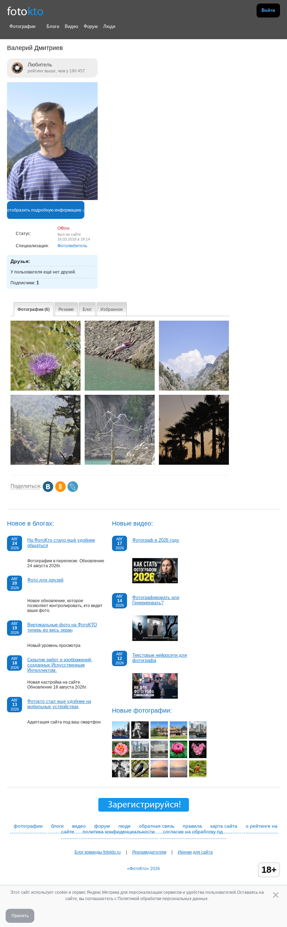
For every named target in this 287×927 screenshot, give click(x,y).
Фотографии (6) (34, 309)
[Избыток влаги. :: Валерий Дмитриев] (120, 463)
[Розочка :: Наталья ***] (121, 756)
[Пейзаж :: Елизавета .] (159, 775)
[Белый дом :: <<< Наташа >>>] (159, 756)
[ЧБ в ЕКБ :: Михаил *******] (121, 775)
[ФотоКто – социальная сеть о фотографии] (25, 10)
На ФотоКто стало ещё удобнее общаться (61, 542)
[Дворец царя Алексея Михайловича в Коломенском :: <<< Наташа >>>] (159, 737)
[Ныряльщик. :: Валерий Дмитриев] (120, 389)
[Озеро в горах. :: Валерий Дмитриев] (194, 389)
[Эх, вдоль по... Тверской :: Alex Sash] (121, 737)
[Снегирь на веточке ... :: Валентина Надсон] (197, 775)
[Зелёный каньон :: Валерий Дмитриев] (45, 463)
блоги (57, 826)
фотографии (28, 826)
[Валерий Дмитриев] (52, 198)
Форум (91, 26)
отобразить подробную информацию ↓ (45, 210)
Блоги (53, 26)
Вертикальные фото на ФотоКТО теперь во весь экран (62, 627)
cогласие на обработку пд (193, 831)
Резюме (66, 309)
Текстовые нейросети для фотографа (159, 658)
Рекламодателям (149, 852)
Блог (87, 309)
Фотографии (22, 26)
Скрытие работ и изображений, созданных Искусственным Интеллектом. (59, 665)
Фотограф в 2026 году (155, 540)
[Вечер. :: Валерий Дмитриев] (194, 463)
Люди (109, 26)
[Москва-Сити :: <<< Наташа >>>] (140, 756)
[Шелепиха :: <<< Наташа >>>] (197, 737)
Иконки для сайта (195, 852)
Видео (71, 26)
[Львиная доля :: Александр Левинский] (140, 737)
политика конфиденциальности (119, 831)
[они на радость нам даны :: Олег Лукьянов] (178, 756)
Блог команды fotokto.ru (98, 852)
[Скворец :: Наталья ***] (140, 775)
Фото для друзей (45, 580)
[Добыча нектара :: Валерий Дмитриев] (45, 389)
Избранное (111, 309)
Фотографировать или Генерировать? (155, 600)
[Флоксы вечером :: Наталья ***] (197, 756)
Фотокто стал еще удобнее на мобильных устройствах (59, 704)
